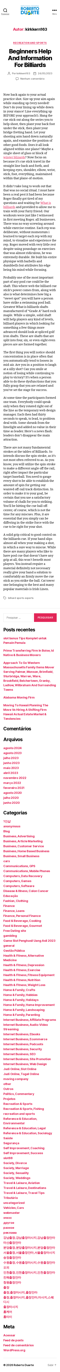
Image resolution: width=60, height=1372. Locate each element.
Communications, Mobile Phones (26, 871)
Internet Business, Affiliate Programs (29, 1019)
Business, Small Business (21, 856)
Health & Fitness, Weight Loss (24, 985)
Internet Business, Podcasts (23, 1044)
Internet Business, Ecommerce (25, 1039)
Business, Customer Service (23, 846)
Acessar (9, 1335)
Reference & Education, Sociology (27, 1133)
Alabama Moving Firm (19, 697)
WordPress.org (14, 1350)
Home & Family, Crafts (19, 990)
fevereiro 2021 (13, 788)
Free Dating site (14, 930)
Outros (8, 1089)
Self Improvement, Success (23, 1153)
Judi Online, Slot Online (19, 1069)
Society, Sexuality (16, 1173)
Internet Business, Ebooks (21, 1034)
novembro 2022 (14, 778)
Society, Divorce (15, 1163)
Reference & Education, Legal (24, 1128)
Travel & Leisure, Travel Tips (23, 1193)
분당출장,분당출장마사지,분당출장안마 (29, 1247)
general (8, 945)
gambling (10, 935)
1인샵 (7, 821)
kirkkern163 (23, 73)
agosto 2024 (12, 748)
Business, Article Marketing (23, 841)
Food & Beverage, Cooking (22, 921)
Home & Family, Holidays (20, 1000)
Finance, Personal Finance (21, 916)
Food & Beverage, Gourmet (22, 925)
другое (8, 1222)
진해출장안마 (12, 1277)
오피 (6, 1267)
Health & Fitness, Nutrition (21, 980)
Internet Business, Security (22, 1049)
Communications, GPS (19, 866)
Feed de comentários (18, 1345)
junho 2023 (11, 763)
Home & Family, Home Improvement (29, 1005)
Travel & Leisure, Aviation (21, 1183)
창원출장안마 (12, 1282)
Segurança (11, 1143)
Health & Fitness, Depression (23, 965)
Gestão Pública (14, 950)
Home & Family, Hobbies (20, 995)
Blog (6, 831)
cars (6, 861)
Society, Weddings (16, 1178)
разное (8, 1227)
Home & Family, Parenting (21, 1015)
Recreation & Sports (17, 1104)
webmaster (11, 1212)
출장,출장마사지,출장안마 (20, 1292)
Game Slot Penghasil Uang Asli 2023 (29, 940)
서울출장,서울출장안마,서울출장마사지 (29, 1252)
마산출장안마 (12, 1242)
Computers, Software (18, 886)
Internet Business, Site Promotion (27, 1059)
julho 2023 (10, 758)
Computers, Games (17, 881)
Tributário (10, 1198)
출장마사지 (10, 1306)
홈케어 (7, 1311)
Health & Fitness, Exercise (21, 970)
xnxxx (7, 1217)
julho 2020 (11, 797)
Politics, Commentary (18, 1094)
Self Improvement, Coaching (23, 1148)
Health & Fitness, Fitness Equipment (28, 975)
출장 (6, 1287)
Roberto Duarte (24, 1365)
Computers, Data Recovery (22, 876)
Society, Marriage (16, 1168)
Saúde (8, 1138)
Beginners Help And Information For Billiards (30, 58)
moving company (15, 1079)
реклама (10, 1232)
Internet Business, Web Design (25, 1064)
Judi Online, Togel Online (21, 1074)
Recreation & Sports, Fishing (23, 1109)
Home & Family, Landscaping (24, 1010)
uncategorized (14, 1203)
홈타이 (7, 1316)
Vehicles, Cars (13, 1208)
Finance (9, 906)
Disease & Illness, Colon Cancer (25, 891)
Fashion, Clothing (15, 901)
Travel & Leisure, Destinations (24, 1188)
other (7, 1084)
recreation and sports (30, 42)
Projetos (9, 1099)
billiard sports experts (21, 598)
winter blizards (14, 157)
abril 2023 (10, 773)
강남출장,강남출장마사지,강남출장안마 (29, 1237)
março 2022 (12, 783)
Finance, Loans (13, 911)
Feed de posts (13, 1340)
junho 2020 (11, 802)
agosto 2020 (12, 793)
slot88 (7, 1158)
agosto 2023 (12, 753)
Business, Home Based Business (26, 851)
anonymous (11, 826)
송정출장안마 (12, 1257)
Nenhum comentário (32, 78)
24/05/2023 (45, 73)
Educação (10, 896)
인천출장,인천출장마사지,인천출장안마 (29, 1272)
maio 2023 (11, 768)
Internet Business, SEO (19, 1054)
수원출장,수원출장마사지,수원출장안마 (29, 1262)
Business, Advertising (18, 836)
